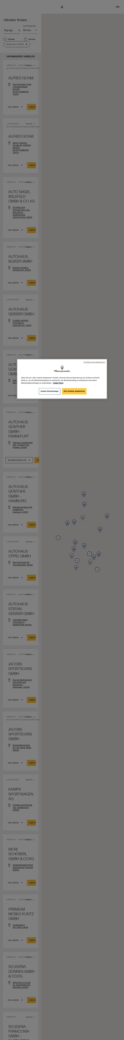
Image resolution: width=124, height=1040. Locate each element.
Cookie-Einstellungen (50, 391)
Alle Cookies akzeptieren (74, 391)
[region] (62, 379)
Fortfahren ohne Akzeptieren (94, 362)
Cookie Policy (58, 383)
